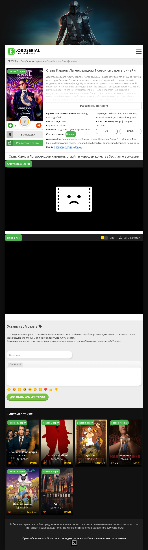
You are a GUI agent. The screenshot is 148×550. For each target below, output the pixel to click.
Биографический (63, 147)
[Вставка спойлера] (15, 364)
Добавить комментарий (27, 397)
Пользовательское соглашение (106, 538)
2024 (63, 121)
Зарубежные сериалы (32, 61)
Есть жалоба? (131, 237)
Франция (61, 125)
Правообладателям (34, 538)
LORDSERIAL (12, 61)
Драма (78, 147)
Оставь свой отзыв (22, 326)
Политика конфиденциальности (67, 538)
